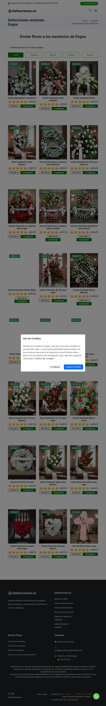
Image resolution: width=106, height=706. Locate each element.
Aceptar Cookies (73, 367)
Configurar (55, 367)
